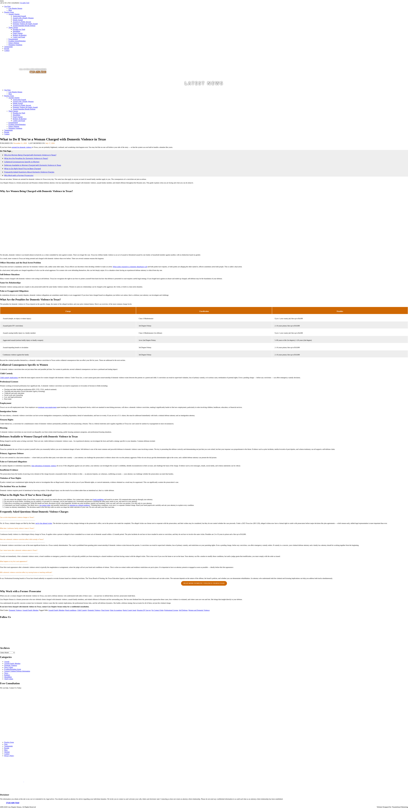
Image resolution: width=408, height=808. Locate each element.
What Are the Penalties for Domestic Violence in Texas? (26, 158)
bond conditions (98, 499)
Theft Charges (13, 27)
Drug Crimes (8, 667)
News (6, 673)
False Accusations (116, 610)
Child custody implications (9, 378)
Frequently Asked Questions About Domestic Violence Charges (29, 172)
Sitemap (7, 752)
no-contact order (45, 505)
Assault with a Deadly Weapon (23, 18)
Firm (5, 744)
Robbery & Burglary (20, 35)
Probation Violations (15, 45)
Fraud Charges (18, 33)
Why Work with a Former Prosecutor (18, 175)
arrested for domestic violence (22, 147)
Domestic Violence (15, 610)
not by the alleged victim (43, 523)
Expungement (13, 39)
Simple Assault (18, 20)
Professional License (171, 610)
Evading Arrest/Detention (17, 41)
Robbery (7, 675)
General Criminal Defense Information (17, 671)
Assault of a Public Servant (22, 22)
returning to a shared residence (79, 505)
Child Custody (82, 610)
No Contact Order (157, 610)
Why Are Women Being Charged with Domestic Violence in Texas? (30, 155)
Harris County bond (129, 610)
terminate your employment (47, 407)
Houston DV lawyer (144, 610)
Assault (6, 661)
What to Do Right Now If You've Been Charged (22, 168)
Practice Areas (9, 12)
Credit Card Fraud (19, 37)
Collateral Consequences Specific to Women (21, 162)
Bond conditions (70, 610)
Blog (10, 10)
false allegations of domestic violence (43, 466)
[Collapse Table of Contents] (12, 151)
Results (6, 48)
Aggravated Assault (19, 16)
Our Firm (7, 6)
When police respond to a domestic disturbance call (130, 267)
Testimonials (8, 47)
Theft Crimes (8, 679)
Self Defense (183, 610)
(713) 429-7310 (38, 71)
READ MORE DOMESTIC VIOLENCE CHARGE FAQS (204, 583)
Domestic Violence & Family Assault (25, 24)
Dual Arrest (105, 610)
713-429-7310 (24, 3)
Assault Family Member (30, 610)
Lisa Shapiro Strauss (15, 8)
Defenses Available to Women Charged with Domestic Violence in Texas (32, 165)
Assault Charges (13, 14)
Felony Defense (13, 43)
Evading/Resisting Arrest (12, 669)
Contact (6, 50)
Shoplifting (16, 31)
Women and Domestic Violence (199, 610)
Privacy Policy (9, 756)
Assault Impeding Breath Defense (24, 26)
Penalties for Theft (19, 29)
